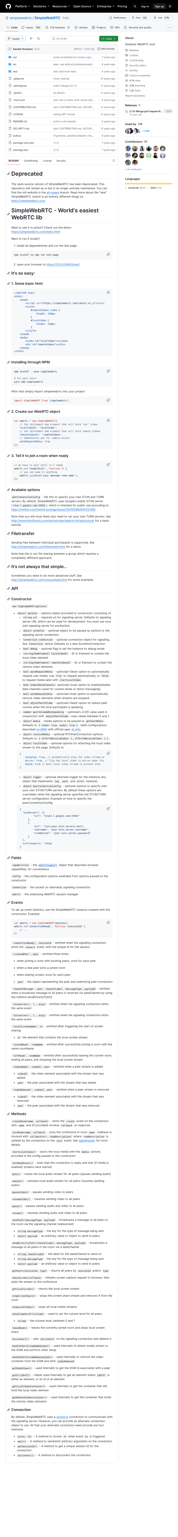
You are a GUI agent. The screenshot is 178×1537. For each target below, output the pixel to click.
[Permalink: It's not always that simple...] (8, 566)
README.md (20, 121)
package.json (20, 149)
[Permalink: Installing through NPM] (8, 362)
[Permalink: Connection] (8, 1409)
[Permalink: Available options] (8, 489)
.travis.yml (19, 99)
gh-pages (53, 192)
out (15, 57)
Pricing (122, 6)
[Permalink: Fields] (8, 857)
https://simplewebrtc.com (28, 200)
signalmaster (87, 1140)
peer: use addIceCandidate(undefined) (75, 64)
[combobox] (75, 38)
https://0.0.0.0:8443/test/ (63, 264)
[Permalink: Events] (8, 902)
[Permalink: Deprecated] (8, 173)
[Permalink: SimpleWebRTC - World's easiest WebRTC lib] (8, 213)
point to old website (64, 121)
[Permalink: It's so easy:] (8, 273)
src (15, 64)
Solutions (39, 6)
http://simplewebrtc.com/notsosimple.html (39, 579)
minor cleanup (61, 78)
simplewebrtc (21, 18)
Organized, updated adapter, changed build (78, 135)
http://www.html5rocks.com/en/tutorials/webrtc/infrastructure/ (52, 520)
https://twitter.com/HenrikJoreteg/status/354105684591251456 (53, 509)
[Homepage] (8, 6)
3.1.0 (36, 48)
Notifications (120, 17)
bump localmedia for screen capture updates (79, 57)
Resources (59, 6)
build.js (17, 135)
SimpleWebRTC (47, 18)
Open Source (82, 6)
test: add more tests (64, 71)
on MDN (41, 729)
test (15, 71)
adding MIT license (64, 114)
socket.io (62, 1417)
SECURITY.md (21, 128)
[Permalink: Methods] (8, 1114)
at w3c (75, 729)
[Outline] (114, 160)
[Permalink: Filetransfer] (8, 533)
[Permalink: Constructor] (8, 599)
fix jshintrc (59, 92)
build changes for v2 (65, 85)
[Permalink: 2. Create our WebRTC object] (8, 411)
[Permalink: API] (8, 588)
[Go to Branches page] (31, 38)
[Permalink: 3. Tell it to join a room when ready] (8, 455)
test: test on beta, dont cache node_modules (78, 99)
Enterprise (104, 6)
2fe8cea (78, 48)
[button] (108, 254)
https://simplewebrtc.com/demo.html (35, 231)
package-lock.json (23, 142)
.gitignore (18, 78)
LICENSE (18, 114)
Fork (141, 17)
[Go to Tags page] (38, 38)
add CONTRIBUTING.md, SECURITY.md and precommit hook (88, 107)
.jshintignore (20, 85)
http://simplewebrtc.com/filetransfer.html (38, 546)
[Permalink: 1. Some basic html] (8, 283)
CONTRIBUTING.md (24, 107)
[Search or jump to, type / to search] (134, 6)
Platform (21, 6)
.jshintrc (17, 92)
